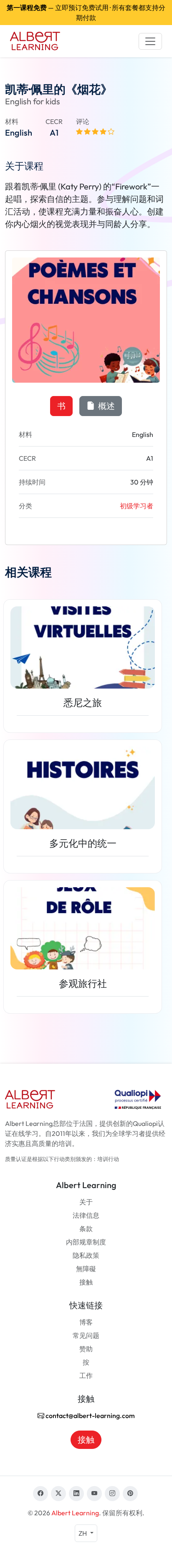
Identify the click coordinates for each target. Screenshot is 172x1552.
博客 (86, 1322)
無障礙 (86, 1268)
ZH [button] (83, 1533)
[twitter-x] (58, 1493)
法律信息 (86, 1215)
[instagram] (112, 1493)
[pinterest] (130, 1493)
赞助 (86, 1349)
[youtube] (94, 1493)
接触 (86, 1282)
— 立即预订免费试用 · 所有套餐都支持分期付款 (86, 12)
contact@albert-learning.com (89, 1415)
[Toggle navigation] (150, 41)
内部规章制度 (86, 1242)
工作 (86, 1375)
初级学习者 (136, 506)
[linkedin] (76, 1493)
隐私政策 (86, 1255)
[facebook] (40, 1493)
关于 (86, 1202)
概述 (105, 406)
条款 (86, 1228)
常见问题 (86, 1335)
